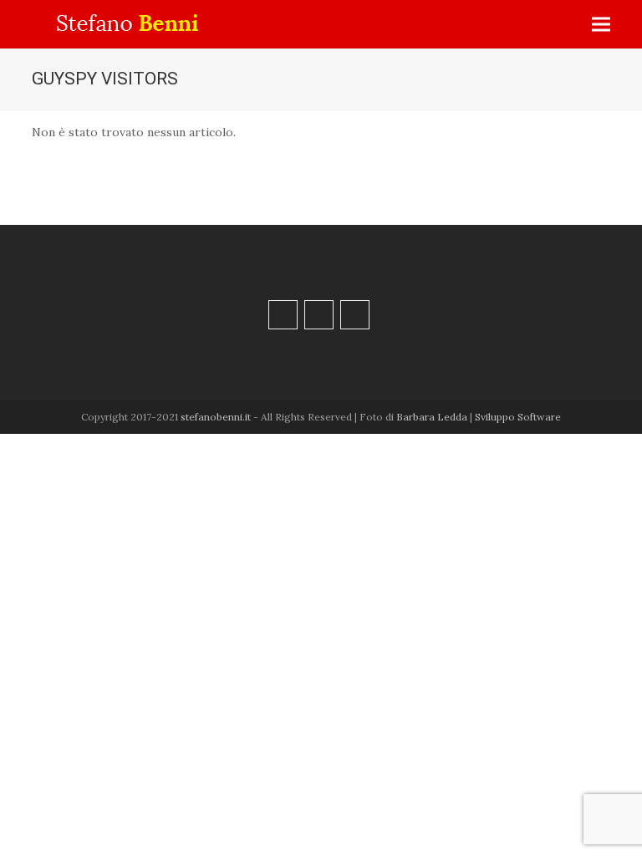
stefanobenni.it (216, 416)
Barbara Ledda (431, 416)
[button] (601, 25)
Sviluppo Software (518, 416)
